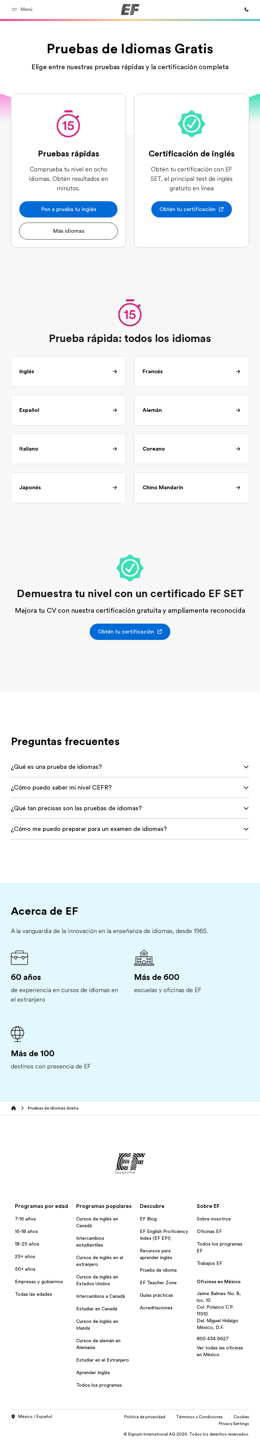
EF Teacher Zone (158, 1282)
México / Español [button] (35, 1416)
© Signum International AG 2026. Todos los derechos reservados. (186, 1434)
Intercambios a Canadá (100, 1296)
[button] (23, 9)
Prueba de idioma (158, 1270)
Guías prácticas (156, 1295)
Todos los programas (99, 1385)
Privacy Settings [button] (234, 1423)
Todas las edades (33, 1294)
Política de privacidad (144, 1417)
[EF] (130, 9)
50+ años (25, 1269)
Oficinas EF (209, 1231)
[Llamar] (246, 9)
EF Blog (148, 1218)
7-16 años (25, 1218)
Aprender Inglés (93, 1372)
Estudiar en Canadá (96, 1308)
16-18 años (26, 1231)
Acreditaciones (156, 1307)
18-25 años (27, 1244)
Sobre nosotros (214, 1218)
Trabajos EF (209, 1263)
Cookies (241, 1417)
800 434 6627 (213, 1338)
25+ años (25, 1256)
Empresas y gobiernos (39, 1281)
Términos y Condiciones (199, 1417)
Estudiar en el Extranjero (102, 1360)
